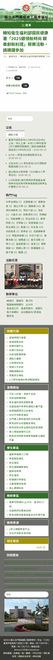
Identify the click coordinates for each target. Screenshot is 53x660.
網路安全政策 (24, 656)
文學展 (21, 222)
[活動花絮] (23, 276)
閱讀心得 (22, 248)
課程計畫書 (15, 358)
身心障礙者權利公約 (20, 431)
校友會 (37, 227)
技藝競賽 (17, 218)
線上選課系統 (16, 488)
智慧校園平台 (16, 346)
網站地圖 (37, 656)
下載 (18, 78)
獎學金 (26, 231)
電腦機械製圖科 (15, 304)
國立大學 (20, 206)
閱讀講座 (37, 248)
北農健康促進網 (17, 483)
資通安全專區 (16, 375)
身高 (35, 243)
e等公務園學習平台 (19, 529)
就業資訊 (30, 214)
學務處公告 (12, 67)
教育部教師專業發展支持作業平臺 (27, 514)
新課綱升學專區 (17, 479)
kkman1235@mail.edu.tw (26, 649)
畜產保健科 (27, 308)
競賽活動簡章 (13, 85)
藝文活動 (37, 239)
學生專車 (14, 475)
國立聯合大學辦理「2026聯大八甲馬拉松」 (27, 580)
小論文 (16, 214)
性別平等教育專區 (18, 415)
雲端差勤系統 (16, 341)
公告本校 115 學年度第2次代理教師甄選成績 (28, 574)
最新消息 (22, 67)
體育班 (10, 316)
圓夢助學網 (15, 471)
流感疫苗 (12, 231)
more (15, 547)
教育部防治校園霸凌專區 (22, 423)
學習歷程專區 (16, 458)
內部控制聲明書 (17, 354)
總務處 (23, 239)
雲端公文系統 (16, 367)
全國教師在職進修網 (20, 510)
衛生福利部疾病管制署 (21, 402)
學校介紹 (30, 210)
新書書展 (36, 222)
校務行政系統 (16, 350)
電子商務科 (13, 312)
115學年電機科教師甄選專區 (24, 379)
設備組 (17, 653)
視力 (10, 243)
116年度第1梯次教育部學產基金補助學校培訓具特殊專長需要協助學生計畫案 (28, 183)
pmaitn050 (12, 70)
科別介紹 (36, 235)
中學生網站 (14, 201)
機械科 (10, 300)
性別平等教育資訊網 (20, 533)
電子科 (29, 300)
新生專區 (12, 227)
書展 (25, 227)
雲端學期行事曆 (17, 337)
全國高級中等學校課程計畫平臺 (26, 406)
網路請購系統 (16, 371)
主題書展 (30, 201)
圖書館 (35, 206)
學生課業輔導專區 (18, 467)
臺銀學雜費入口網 (18, 454)
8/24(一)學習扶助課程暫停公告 (25, 155)
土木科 (29, 304)
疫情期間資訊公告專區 (21, 410)
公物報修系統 (16, 362)
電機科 (19, 300)
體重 (22, 252)
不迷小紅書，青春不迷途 (22, 394)
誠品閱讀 (22, 243)
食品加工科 (13, 308)
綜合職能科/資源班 (31, 312)
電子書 (11, 252)
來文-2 (9, 77)
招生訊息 (32, 218)
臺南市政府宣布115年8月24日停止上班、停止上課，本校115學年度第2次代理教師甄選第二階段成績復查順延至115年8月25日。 (27, 144)
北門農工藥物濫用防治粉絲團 (24, 419)
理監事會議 (20, 235)
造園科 (39, 308)
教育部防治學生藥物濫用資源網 (26, 427)
